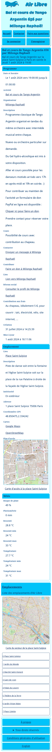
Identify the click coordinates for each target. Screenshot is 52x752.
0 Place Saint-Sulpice (12, 656)
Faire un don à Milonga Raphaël (24, 269)
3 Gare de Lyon (9, 680)
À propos (26, 722)
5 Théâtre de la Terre (12, 696)
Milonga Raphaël (15, 104)
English (26, 746)
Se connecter (14, 41)
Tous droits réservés (27, 730)
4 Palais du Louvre (11, 688)
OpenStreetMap (15, 433)
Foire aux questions (38, 33)
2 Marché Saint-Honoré (13, 672)
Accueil (7, 33)
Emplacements (12, 587)
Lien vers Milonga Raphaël (21, 279)
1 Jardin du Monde (11, 664)
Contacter (19, 33)
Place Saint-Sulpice (16, 355)
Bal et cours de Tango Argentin (23, 94)
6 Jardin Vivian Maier (12, 704)
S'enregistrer (38, 41)
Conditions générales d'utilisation (26, 738)
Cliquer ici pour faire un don (22, 211)
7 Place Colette (9, 711)
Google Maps (13, 426)
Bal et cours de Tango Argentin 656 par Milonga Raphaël (25, 19)
